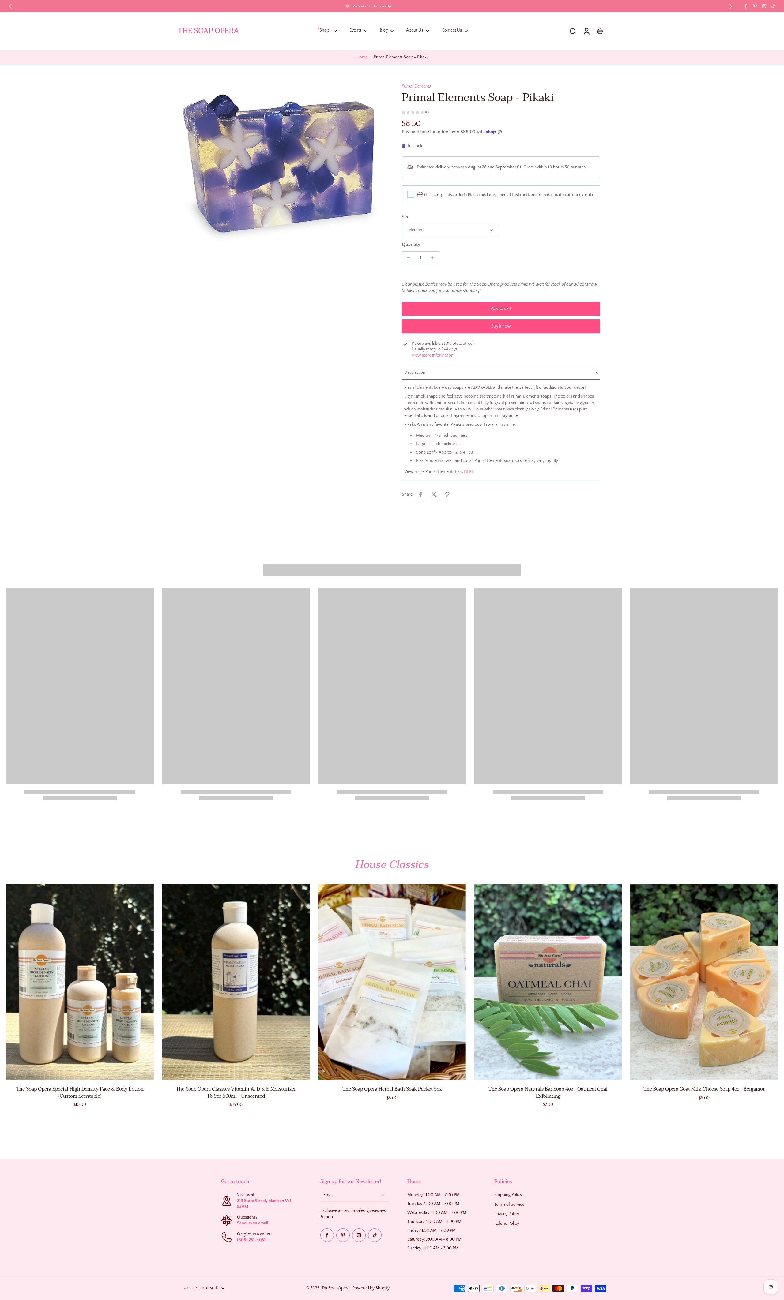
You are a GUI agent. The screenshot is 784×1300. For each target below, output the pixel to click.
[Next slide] (730, 6)
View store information (433, 355)
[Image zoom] (280, 167)
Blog (384, 30)
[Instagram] (764, 6)
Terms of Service (509, 1204)
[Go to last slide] (10, 6)
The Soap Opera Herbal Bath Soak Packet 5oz (392, 1089)
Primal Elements (416, 86)
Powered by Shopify (371, 1288)
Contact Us (452, 30)
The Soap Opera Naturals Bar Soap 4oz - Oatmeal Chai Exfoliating (548, 1092)
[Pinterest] (755, 6)
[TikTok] (773, 6)
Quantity (411, 244)
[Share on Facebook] (420, 494)
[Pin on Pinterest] (447, 494)
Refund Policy (506, 1223)
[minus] (408, 257)
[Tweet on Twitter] (434, 494)
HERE (469, 471)
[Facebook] (745, 6)
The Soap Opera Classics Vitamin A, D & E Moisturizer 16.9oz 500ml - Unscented (236, 1092)
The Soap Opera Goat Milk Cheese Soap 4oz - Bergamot (704, 1089)
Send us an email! (253, 1223)
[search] (572, 31)
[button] (501, 309)
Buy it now (501, 326)
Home (362, 57)
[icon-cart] (599, 31)
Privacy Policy (506, 1214)
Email (328, 1195)
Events (355, 30)
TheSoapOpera (335, 1288)
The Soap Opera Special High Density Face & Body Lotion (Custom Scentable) (80, 1092)
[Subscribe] (381, 1195)
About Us (414, 30)
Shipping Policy (508, 1195)
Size (405, 217)
